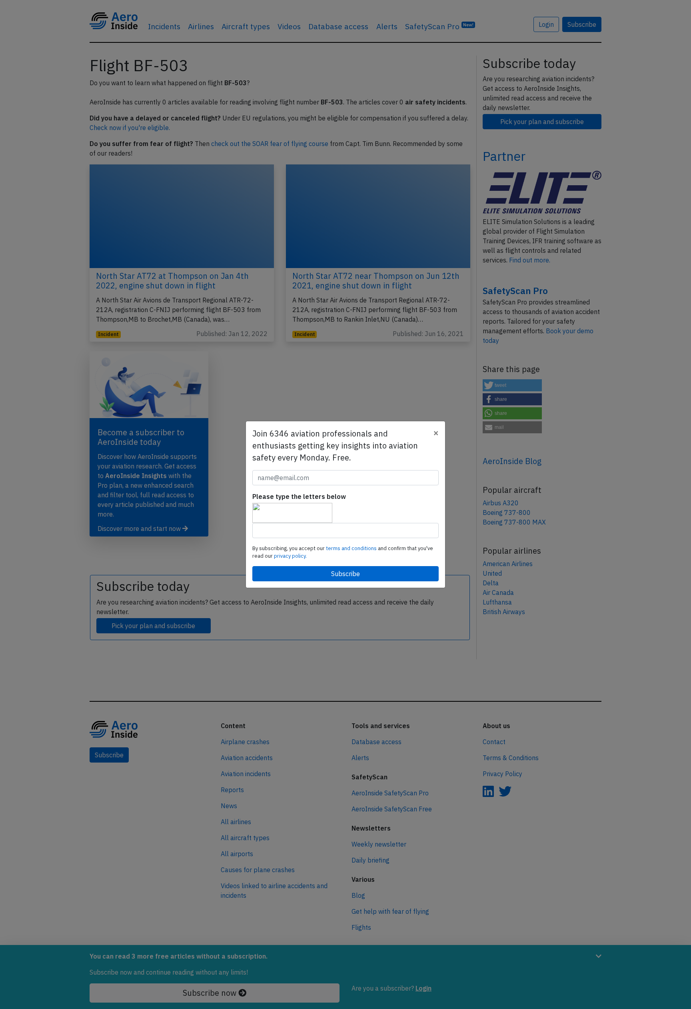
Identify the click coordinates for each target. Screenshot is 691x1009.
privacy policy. (290, 556)
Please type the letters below (299, 496)
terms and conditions (352, 548)
